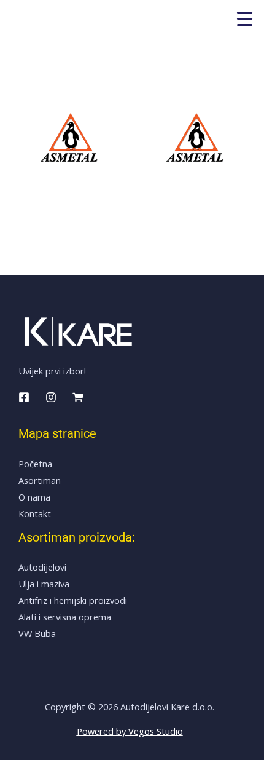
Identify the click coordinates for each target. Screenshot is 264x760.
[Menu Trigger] (245, 18)
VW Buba (37, 633)
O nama (34, 497)
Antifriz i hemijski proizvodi (72, 600)
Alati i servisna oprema (64, 617)
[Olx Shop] (77, 397)
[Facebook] (23, 397)
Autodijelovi (42, 567)
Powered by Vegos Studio (130, 731)
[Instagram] (50, 397)
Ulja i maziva (43, 583)
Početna (35, 463)
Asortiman (39, 480)
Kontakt (34, 513)
